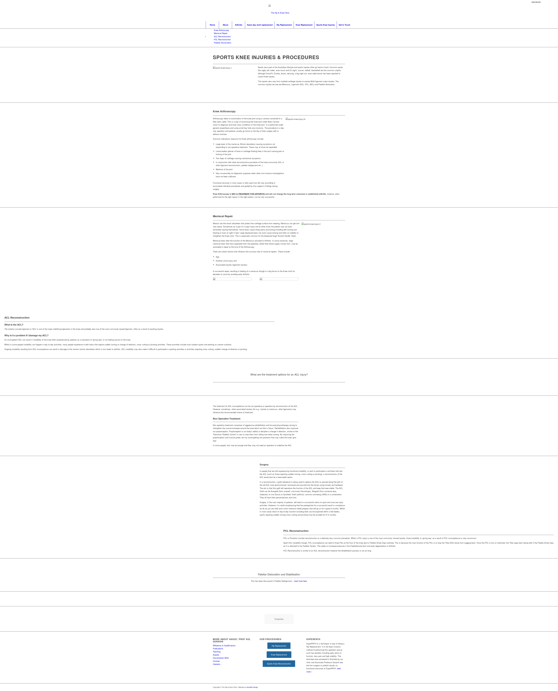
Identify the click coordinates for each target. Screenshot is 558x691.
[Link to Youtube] (544, 2)
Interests (216, 664)
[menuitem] (212, 24)
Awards (216, 654)
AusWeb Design (252, 687)
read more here (300, 581)
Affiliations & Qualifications (224, 645)
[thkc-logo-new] (279, 12)
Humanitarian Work (221, 657)
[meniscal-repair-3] (279, 279)
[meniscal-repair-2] (232, 279)
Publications (218, 648)
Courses (216, 661)
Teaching (216, 651)
